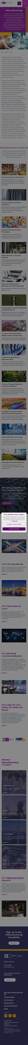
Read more (15, 521)
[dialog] (14, 522)
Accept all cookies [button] (14, 529)
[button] (14, 524)
